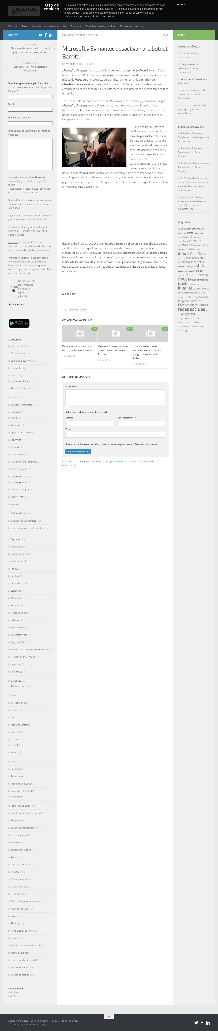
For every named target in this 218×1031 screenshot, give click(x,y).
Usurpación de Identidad (23, 657)
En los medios (18, 702)
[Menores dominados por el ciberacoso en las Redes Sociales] (115, 333)
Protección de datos (20, 805)
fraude (83, 310)
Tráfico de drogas (19, 952)
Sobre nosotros (18, 842)
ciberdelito (194, 237)
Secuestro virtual (19, 634)
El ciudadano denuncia (131, 26)
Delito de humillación (21, 513)
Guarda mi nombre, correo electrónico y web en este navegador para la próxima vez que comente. (111, 444)
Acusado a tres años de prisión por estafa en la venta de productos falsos (193, 205)
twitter (195, 322)
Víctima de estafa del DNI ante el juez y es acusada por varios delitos (192, 109)
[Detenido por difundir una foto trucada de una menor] (80, 333)
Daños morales (18, 886)
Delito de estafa (18, 476)
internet (185, 288)
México (14, 752)
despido (181, 267)
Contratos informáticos (22, 404)
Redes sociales (18, 686)
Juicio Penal (13, 992)
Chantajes (16, 872)
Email (11, 104)
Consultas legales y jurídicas (100, 26)
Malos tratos (17, 598)
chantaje (191, 232)
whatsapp (182, 330)
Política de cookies (103, 16)
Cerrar (180, 5)
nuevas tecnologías (187, 292)
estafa (199, 266)
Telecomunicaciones (21, 849)
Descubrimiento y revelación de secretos (31, 528)
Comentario (70, 386)
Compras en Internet (21, 381)
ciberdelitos (183, 241)
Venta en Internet (19, 967)
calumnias (182, 233)
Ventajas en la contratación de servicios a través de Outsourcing (192, 94)
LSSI (13, 717)
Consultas (16, 375)
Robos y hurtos (18, 612)
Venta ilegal (16, 671)
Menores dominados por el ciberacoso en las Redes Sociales (113, 350)
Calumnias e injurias (20, 864)
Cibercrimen (17, 454)
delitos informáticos (192, 254)
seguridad (189, 314)
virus (203, 326)
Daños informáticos (20, 879)
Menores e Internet (20, 724)
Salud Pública (17, 627)
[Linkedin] (51, 35)
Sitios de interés (19, 835)
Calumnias (16, 439)
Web (67, 429)
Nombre (70, 417)
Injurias (14, 568)
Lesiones (15, 590)
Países (14, 739)
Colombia (15, 745)
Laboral (14, 710)
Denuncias (16, 680)
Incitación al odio (19, 561)
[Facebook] (46, 35)
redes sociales (191, 309)
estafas (191, 275)
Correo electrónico (126, 417)
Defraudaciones (18, 894)
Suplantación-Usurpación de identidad (30, 649)
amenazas (190, 228)
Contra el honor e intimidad (24, 462)
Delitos (14, 412)
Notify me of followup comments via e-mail (86, 412)
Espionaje (15, 539)
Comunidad (16, 368)
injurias (198, 284)
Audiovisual (16, 796)
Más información (29, 192)
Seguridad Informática (22, 827)
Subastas (15, 938)
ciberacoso (199, 233)
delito (191, 249)
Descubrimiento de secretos (25, 901)
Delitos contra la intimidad (23, 520)
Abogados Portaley (190, 133)
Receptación (17, 605)
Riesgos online (18, 820)
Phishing (15, 923)
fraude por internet (199, 279)
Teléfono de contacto (19, 117)
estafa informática (185, 271)
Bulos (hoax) (17, 346)
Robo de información (21, 388)
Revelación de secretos (22, 930)
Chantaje (15, 447)
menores (204, 288)
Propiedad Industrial (21, 783)
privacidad (203, 296)
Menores (12, 26)
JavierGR (70, 64)
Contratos (76, 26)
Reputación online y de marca (25, 813)
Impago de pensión (20, 554)
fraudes (183, 283)
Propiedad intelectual (21, 791)
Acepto (14, 288)
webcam (15, 504)
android (200, 228)
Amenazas (16, 425)
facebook (203, 275)
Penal (25, 26)
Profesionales (18, 776)
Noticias (93, 35)
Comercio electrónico (21, 360)
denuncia (181, 258)
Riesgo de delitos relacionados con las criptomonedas (188, 68)
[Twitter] (40, 35)
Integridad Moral (19, 583)
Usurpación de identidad (23, 960)
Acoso (14, 417)
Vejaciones (16, 664)
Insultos (15, 576)
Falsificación (17, 546)
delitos (197, 250)
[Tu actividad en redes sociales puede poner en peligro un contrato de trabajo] (150, 333)
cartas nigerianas (19, 482)
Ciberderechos (18, 353)
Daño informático (19, 469)
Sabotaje (15, 620)
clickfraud (74, 310)
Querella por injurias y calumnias (49, 26)
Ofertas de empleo (20, 489)
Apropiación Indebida (21, 432)
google (192, 284)
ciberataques (183, 237)
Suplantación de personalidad (25, 945)
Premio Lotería (18, 497)
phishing (190, 297)
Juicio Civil (12, 996)
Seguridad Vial (18, 642)
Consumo (15, 397)
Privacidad (16, 769)
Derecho (15, 695)
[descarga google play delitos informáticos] (19, 327)
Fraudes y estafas (74, 35)
